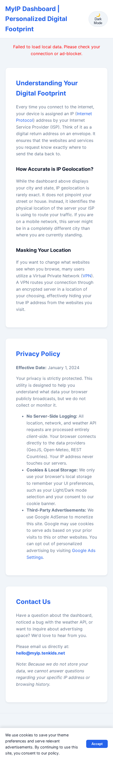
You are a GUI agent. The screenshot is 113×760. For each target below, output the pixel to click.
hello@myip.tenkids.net (40, 653)
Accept (96, 744)
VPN (87, 275)
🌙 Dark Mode (98, 19)
